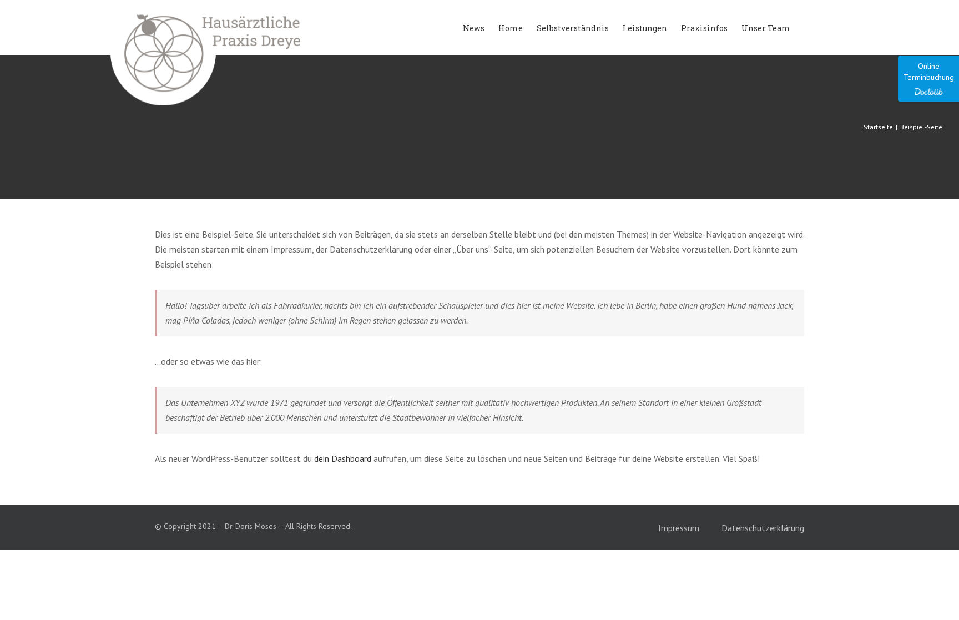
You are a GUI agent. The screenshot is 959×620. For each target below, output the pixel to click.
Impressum (678, 527)
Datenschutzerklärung (762, 527)
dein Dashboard (342, 458)
